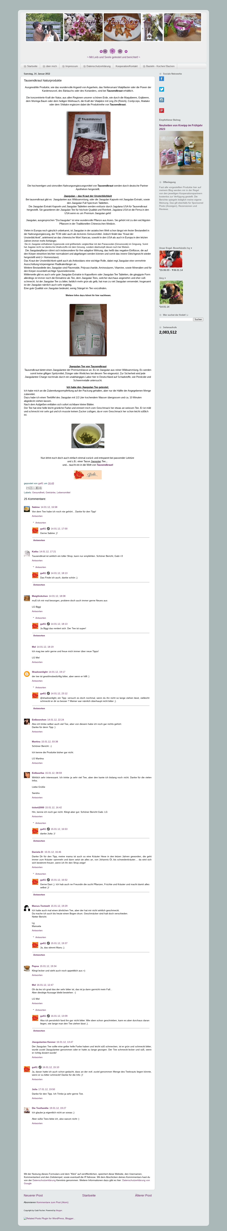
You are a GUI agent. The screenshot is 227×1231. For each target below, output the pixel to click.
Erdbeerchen (39, 719)
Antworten (37, 516)
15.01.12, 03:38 (49, 741)
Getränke (51, 492)
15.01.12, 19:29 (59, 906)
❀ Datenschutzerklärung (97, 66)
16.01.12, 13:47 (65, 1042)
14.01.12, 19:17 (57, 672)
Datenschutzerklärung (44, 1180)
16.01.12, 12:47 (45, 985)
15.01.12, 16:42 (53, 807)
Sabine (36, 507)
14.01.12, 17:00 (59, 528)
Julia (34, 1089)
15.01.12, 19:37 (59, 943)
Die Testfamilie (40, 1108)
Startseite (89, 1195)
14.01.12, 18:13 (59, 573)
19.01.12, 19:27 (58, 1108)
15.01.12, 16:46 (53, 852)
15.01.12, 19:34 (48, 966)
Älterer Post (143, 1195)
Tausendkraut (105, 465)
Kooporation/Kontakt (127, 66)
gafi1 (43, 528)
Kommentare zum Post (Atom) (52, 1202)
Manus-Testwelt (41, 906)
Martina (36, 741)
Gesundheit (38, 492)
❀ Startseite (30, 66)
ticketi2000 (38, 807)
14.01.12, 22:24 (55, 719)
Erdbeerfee (38, 773)
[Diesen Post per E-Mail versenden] (27, 488)
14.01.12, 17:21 (47, 551)
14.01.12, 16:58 (49, 507)
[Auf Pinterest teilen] (40, 488)
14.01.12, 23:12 (59, 693)
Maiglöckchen (40, 596)
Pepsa (35, 966)
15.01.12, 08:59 (53, 773)
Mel (34, 647)
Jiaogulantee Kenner (44, 1042)
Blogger (59, 1210)
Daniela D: (38, 852)
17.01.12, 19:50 (46, 1089)
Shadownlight (40, 672)
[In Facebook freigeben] (37, 488)
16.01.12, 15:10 (51, 1067)
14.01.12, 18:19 (45, 647)
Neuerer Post (33, 1195)
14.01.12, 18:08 (57, 596)
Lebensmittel (63, 492)
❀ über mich (50, 66)
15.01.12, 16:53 (59, 829)
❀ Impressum (70, 66)
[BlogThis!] (31, 488)
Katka (35, 551)
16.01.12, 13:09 (59, 1016)
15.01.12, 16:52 (59, 880)
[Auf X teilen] (34, 488)
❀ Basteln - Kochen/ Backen (158, 66)
